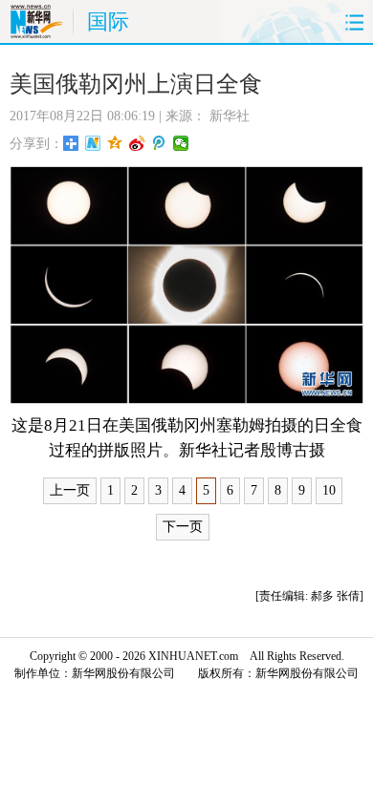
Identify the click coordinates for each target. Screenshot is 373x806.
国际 (108, 21)
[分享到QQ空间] (115, 143)
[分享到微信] (181, 143)
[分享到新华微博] (93, 143)
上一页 (70, 490)
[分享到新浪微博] (137, 143)
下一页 (183, 527)
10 (329, 490)
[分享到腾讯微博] (159, 143)
